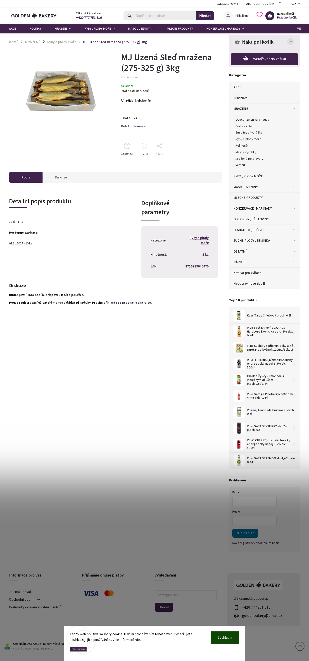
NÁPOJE (239, 262)
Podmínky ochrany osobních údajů (35, 607)
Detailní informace (133, 126)
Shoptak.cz (47, 649)
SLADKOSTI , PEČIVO (248, 229)
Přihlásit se (245, 533)
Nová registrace (243, 543)
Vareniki (240, 165)
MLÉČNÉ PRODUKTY (248, 197)
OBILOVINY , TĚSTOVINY (251, 219)
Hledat (205, 16)
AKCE (237, 87)
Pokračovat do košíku (269, 58)
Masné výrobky (245, 152)
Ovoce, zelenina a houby (252, 119)
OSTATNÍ (240, 251)
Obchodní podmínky (260, 4)
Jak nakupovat (227, 4)
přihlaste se (112, 302)
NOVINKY (240, 98)
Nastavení (78, 649)
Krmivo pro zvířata (247, 272)
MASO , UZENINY (245, 187)
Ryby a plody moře (248, 139)
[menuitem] (16, 28)
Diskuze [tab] (61, 177)
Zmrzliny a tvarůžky (248, 132)
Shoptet (26, 649)
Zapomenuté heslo (267, 543)
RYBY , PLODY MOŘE (248, 176)
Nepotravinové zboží (249, 283)
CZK (294, 4)
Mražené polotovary (249, 159)
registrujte (142, 302)
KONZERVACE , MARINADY (252, 208)
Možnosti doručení (135, 91)
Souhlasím (225, 637)
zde (137, 640)
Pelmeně (241, 145)
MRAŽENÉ (240, 108)
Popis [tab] (25, 177)
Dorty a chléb (244, 126)
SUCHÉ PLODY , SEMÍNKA (251, 240)
